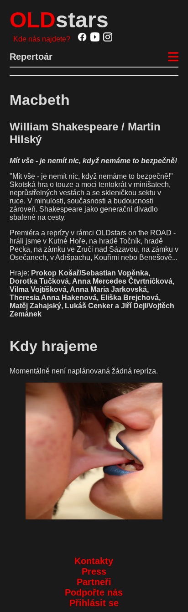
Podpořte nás (94, 592)
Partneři (94, 582)
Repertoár (31, 57)
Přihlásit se (94, 603)
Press (94, 571)
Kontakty (93, 561)
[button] (94, 451)
